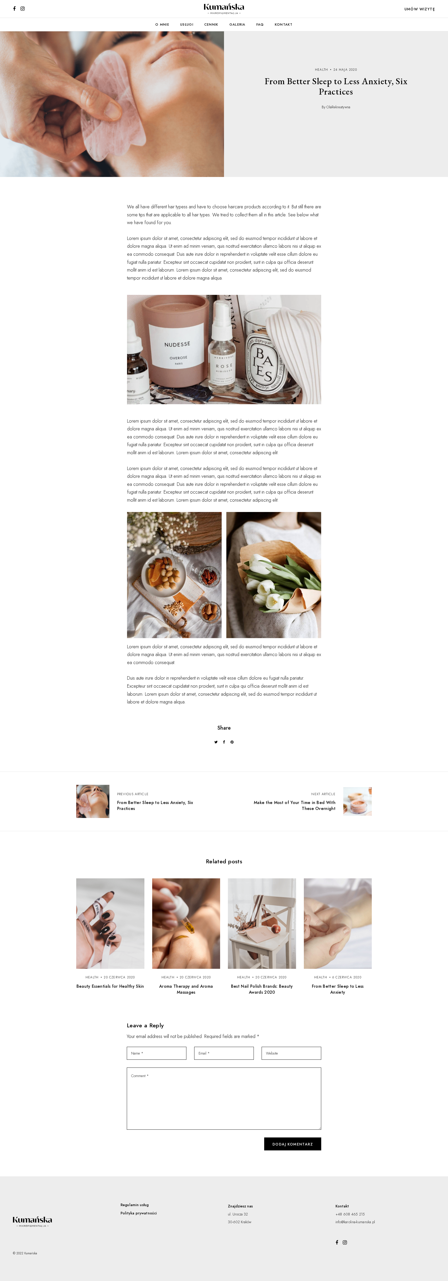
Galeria (237, 24)
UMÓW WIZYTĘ (419, 9)
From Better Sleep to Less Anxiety (338, 989)
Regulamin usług (135, 1204)
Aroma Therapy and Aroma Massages (186, 989)
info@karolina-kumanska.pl (355, 1222)
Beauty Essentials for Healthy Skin (110, 986)
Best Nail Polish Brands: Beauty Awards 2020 (262, 989)
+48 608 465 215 (350, 1214)
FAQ (260, 24)
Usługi (186, 24)
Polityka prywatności (139, 1213)
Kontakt (284, 24)
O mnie (162, 24)
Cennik (211, 24)
